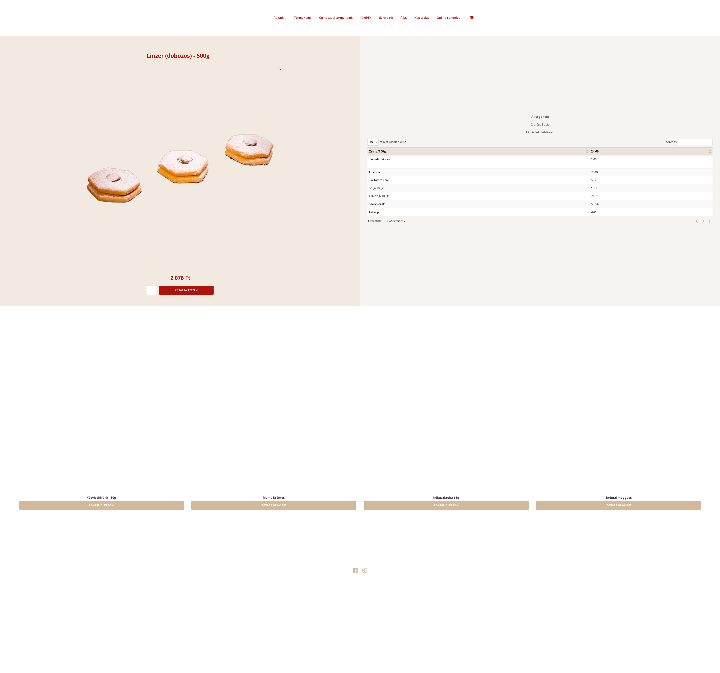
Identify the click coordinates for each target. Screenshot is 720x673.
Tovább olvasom (101, 505)
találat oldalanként (393, 142)
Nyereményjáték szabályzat (347, 613)
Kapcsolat (422, 18)
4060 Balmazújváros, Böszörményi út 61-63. (360, 552)
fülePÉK (365, 18)
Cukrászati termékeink (336, 18)
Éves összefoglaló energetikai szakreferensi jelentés (395, 613)
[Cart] (473, 17)
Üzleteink (386, 18)
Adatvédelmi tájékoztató (360, 608)
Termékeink (303, 18)
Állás (403, 18)
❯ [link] (709, 220)
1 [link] (703, 220)
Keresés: (671, 142)
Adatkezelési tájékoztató (315, 613)
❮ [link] (697, 220)
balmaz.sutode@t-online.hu (360, 561)
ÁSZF (297, 613)
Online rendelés (448, 18)
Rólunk (279, 18)
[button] (279, 68)
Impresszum (382, 608)
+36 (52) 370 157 (360, 543)
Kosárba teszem (186, 290)
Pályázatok (337, 608)
